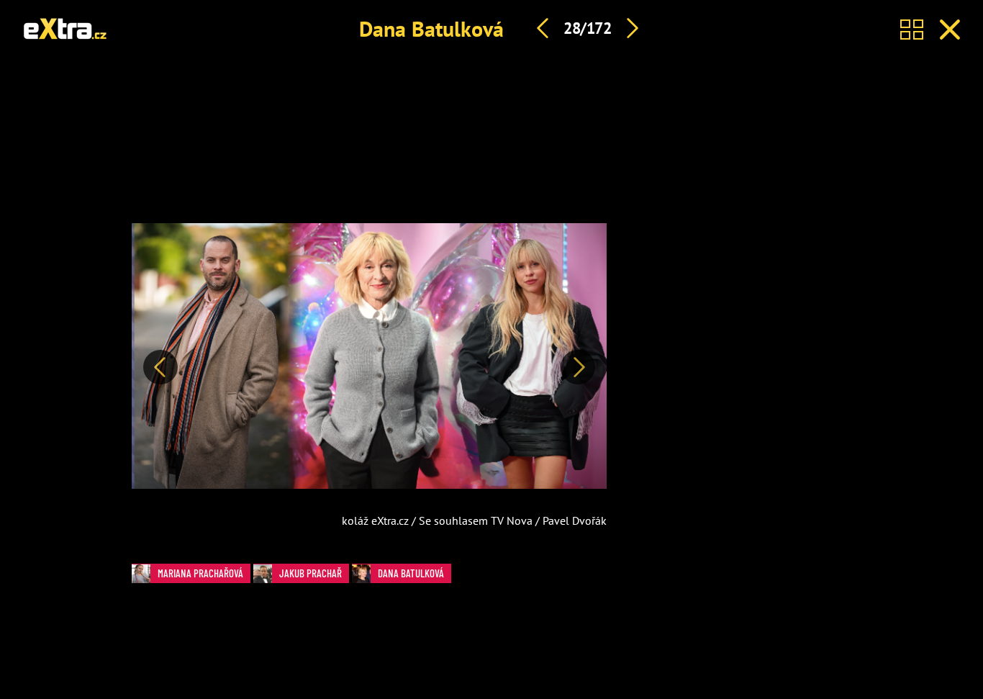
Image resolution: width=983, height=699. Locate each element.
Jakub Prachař (310, 573)
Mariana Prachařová (200, 573)
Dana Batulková (431, 28)
